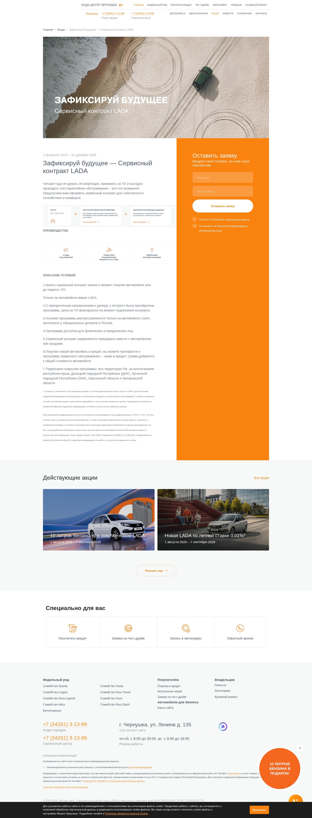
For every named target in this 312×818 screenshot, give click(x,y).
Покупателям (168, 680)
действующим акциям (140, 767)
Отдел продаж (110, 17)
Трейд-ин (236, 5)
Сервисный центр (140, 17)
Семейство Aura (111, 698)
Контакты (261, 13)
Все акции (261, 478)
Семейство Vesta (111, 686)
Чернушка (92, 13)
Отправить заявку (223, 206)
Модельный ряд (157, 5)
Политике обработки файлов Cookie (126, 813)
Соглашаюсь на (223, 228)
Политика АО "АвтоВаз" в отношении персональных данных (114, 781)
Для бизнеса (177, 13)
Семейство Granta (55, 686)
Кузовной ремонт (256, 5)
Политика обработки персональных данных (65, 787)
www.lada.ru (235, 773)
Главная (139, 5)
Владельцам (225, 680)
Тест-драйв (202, 5)
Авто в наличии (198, 13)
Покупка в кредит (181, 5)
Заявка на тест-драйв (171, 696)
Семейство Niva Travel (115, 692)
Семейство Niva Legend (59, 698)
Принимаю (259, 809)
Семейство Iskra (54, 704)
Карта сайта (165, 707)
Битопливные (52, 710)
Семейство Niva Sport (114, 704)
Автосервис (220, 5)
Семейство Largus (55, 692)
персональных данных (237, 219)
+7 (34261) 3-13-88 (113, 13)
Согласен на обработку (224, 219)
